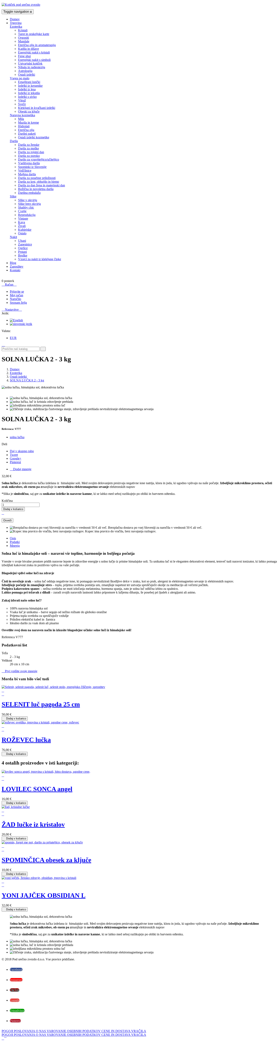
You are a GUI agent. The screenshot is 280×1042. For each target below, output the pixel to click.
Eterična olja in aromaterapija (37, 45)
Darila (14, 141)
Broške (22, 255)
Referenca (9, 637)
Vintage (23, 218)
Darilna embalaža (29, 192)
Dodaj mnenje (20, 469)
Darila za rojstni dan (31, 152)
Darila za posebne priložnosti (37, 178)
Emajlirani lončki (29, 82)
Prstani (22, 251)
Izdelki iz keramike (30, 85)
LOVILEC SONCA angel (37, 789)
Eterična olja (26, 130)
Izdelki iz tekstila (29, 93)
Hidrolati (24, 126)
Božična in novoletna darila (35, 189)
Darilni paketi (27, 133)
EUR (13, 338)
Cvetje (22, 211)
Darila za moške (28, 148)
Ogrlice (23, 248)
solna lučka (17, 437)
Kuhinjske (24, 229)
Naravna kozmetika (22, 115)
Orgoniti (23, 37)
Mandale (23, 41)
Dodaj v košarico (13, 509)
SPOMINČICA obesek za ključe (46, 860)
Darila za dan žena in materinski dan (41, 185)
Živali (22, 226)
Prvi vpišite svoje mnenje (19, 671)
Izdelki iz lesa (27, 89)
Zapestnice (25, 244)
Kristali (22, 30)
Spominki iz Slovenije (32, 167)
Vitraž (22, 100)
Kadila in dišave (28, 48)
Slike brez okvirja (29, 203)
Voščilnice (24, 170)
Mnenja (15, 545)
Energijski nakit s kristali (34, 52)
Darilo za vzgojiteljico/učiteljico (38, 159)
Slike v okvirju (27, 200)
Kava (21, 222)
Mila (21, 119)
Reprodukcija (26, 215)
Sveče (22, 104)
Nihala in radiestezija (31, 67)
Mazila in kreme (28, 122)
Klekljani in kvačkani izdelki (36, 108)
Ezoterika (16, 26)
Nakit (13, 237)
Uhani (22, 240)
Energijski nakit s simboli (34, 60)
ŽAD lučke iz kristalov (33, 824)
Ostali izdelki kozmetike (33, 137)
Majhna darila (27, 174)
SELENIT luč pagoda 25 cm (41, 704)
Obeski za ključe (29, 111)
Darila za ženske (28, 144)
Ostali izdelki (26, 74)
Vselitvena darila (29, 163)
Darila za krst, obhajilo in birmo (38, 181)
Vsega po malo (19, 78)
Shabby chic (26, 207)
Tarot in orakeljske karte (33, 34)
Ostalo (22, 233)
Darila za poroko (29, 155)
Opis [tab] (13, 538)
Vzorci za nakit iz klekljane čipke (39, 259)
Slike (13, 196)
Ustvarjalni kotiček (30, 63)
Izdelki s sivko (27, 96)
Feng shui (24, 56)
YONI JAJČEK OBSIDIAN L (43, 895)
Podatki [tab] (15, 542)
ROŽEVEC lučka (26, 739)
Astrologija (25, 71)
